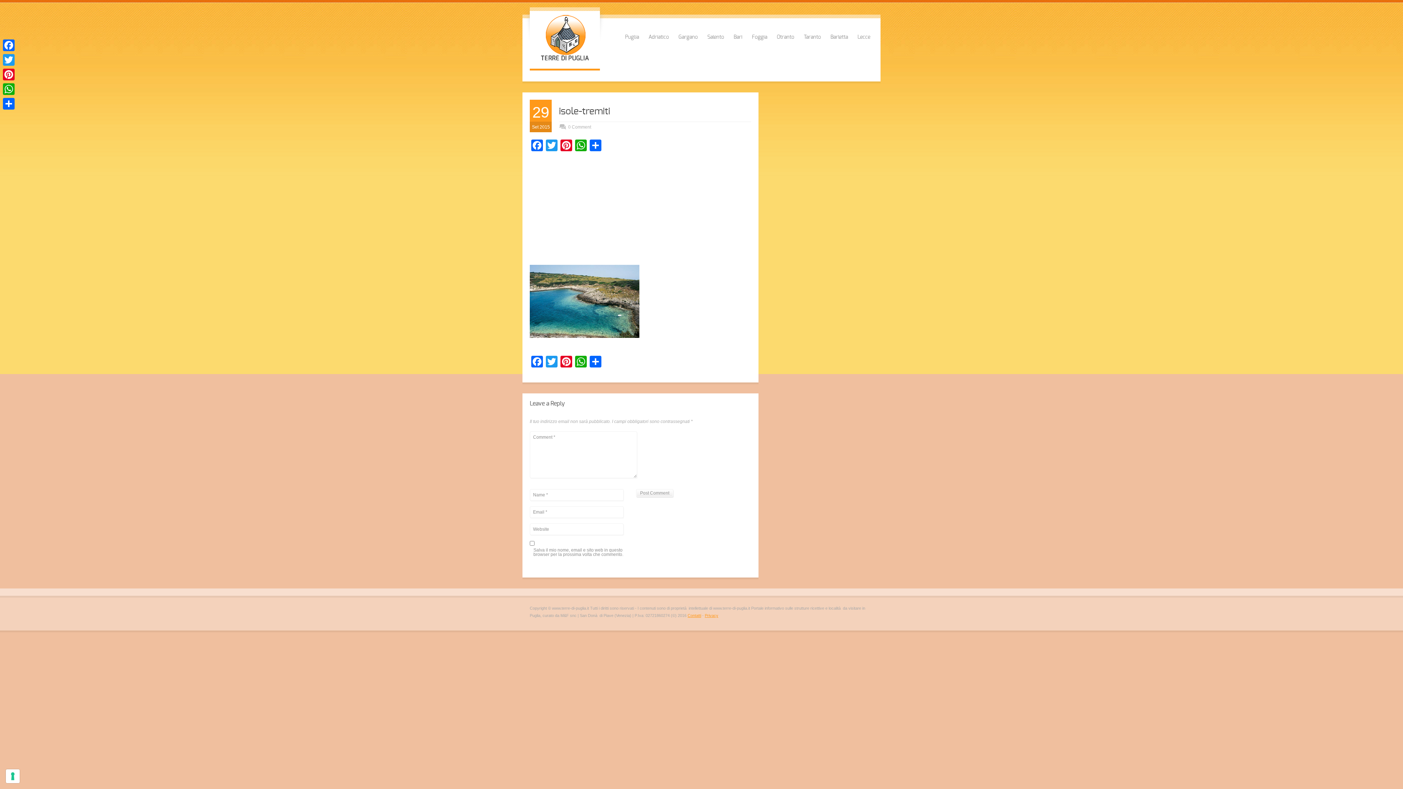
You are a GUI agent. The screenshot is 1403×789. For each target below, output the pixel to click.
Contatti (694, 615)
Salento (715, 37)
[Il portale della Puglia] (565, 61)
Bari (738, 37)
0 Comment (579, 127)
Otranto (785, 37)
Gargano (688, 37)
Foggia (759, 37)
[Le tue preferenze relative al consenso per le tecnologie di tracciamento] (13, 776)
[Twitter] (8, 60)
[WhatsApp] (8, 89)
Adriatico (659, 37)
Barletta (839, 37)
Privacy (711, 615)
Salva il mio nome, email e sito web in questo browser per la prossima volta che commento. (578, 552)
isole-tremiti (584, 111)
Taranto (812, 37)
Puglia (632, 37)
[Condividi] (8, 103)
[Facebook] (8, 45)
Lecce (864, 37)
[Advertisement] (640, 210)
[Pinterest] (8, 74)
